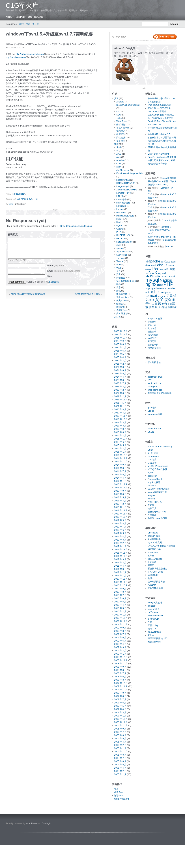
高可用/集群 (122, 313)
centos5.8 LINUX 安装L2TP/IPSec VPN (159, 230)
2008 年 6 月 (120, 676)
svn (30, 199)
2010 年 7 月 (120, 595)
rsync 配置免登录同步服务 (87, 294)
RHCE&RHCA (123, 235)
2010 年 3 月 (120, 608)
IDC (118, 111)
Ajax (118, 157)
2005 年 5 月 (120, 764)
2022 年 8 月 (120, 393)
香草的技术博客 (155, 588)
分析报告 (120, 124)
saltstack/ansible (124, 242)
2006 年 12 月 (121, 719)
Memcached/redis (125, 216)
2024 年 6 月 (120, 370)
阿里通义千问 (154, 348)
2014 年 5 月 (120, 474)
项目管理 (120, 141)
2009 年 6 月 (120, 637)
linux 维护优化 (123, 202)
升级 (35, 199)
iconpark (152, 606)
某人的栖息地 (154, 362)
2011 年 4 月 (120, 566)
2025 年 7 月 (120, 347)
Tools (119, 118)
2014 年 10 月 (121, 461)
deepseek (151, 265)
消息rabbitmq (122, 297)
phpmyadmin (153, 288)
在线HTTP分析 (155, 502)
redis (163, 288)
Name (55, 265)
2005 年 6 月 (120, 761)
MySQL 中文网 (155, 542)
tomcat (151, 295)
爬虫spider (121, 300)
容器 (118, 284)
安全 (118, 274)
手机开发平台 (122, 128)
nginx (150, 284)
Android (120, 101)
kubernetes (153, 456)
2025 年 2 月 (120, 364)
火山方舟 (152, 328)
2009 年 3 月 (120, 647)
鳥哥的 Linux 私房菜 (157, 518)
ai (146, 261)
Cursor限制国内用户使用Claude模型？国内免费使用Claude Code (162, 181)
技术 (28, 24)
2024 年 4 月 (120, 377)
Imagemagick (123, 186)
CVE (150, 380)
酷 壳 (150, 578)
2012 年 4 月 (120, 536)
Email (64, 271)
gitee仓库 (152, 407)
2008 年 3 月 (120, 680)
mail (164, 273)
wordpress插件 (155, 414)
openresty (152, 476)
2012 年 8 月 (120, 523)
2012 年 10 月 (121, 517)
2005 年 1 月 (120, 774)
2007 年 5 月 (120, 706)
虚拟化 (164, 307)
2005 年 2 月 (120, 771)
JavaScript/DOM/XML (126, 189)
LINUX (119, 196)
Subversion (19, 194)
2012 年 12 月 (121, 510)
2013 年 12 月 (121, 484)
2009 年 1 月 (120, 654)
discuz (162, 265)
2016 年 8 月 (120, 429)
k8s (155, 269)
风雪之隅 (152, 585)
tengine (151, 495)
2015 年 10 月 (121, 439)
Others (119, 229)
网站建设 (120, 137)
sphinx (119, 248)
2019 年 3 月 (120, 422)
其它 (21, 24)
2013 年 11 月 (121, 487)
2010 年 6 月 (120, 598)
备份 (118, 271)
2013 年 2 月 (120, 504)
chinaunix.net (154, 428)
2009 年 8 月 (120, 631)
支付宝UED (153, 619)
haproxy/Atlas (123, 180)
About (10, 17)
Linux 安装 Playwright (158, 154)
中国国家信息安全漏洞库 (159, 393)
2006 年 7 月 (120, 732)
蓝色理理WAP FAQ (157, 511)
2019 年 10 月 (121, 419)
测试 (118, 290)
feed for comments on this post (74, 226)
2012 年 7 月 (120, 527)
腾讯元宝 (152, 341)
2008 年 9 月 (120, 667)
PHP (118, 232)
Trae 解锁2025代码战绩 (159, 105)
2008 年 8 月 (120, 670)
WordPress (121, 121)
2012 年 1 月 (120, 546)
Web (49, 276)
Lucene (120, 209)
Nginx (119, 225)
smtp (164, 292)
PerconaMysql (155, 479)
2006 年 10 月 (121, 725)
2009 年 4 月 (120, 644)
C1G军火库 (22, 5)
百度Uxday (153, 625)
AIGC (119, 154)
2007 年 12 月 (121, 683)
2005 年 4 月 (120, 768)
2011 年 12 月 (121, 549)
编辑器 (119, 303)
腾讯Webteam (154, 632)
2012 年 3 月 (120, 540)
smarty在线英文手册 (157, 492)
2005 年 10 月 (121, 751)
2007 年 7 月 (120, 699)
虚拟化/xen (121, 310)
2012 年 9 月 (120, 520)
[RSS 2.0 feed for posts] (165, 36)
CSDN (151, 432)
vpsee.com (153, 552)
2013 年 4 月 (120, 500)
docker (171, 265)
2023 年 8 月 (120, 380)
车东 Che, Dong (155, 572)
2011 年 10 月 (121, 556)
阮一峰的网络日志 (156, 581)
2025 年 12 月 (121, 331)
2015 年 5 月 (120, 445)
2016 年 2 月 (120, 435)
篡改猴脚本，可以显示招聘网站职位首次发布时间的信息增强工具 (162, 140)
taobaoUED (153, 609)
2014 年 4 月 (120, 478)
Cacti (118, 163)
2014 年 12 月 (121, 455)
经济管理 (120, 134)
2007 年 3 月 (120, 712)
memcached (168, 276)
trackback (54, 282)
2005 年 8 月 (120, 755)
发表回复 (13, 234)
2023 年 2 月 (120, 390)
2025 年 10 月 (121, 338)
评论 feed (118, 795)
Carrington (47, 823)
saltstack (152, 485)
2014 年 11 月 (121, 458)
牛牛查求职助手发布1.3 (159, 134)
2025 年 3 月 (120, 360)
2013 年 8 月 (120, 494)
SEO (118, 114)
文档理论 (120, 131)
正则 (169, 304)
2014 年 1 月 (120, 481)
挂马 (151, 304)
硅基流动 (152, 331)
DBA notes (153, 532)
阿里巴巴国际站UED (157, 638)
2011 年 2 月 (120, 572)
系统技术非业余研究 (157, 568)
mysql (152, 280)
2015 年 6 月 (120, 442)
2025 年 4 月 (120, 357)
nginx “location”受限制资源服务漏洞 (28, 294)
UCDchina (153, 612)
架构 (164, 303)
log (159, 273)
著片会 (151, 635)
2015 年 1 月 (120, 452)
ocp (160, 285)
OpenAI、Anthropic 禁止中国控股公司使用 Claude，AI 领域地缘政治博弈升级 (162, 160)
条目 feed (118, 792)
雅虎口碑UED (154, 641)
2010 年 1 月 (120, 614)
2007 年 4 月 (120, 709)
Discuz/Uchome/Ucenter (128, 105)
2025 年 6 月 (120, 351)
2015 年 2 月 (120, 448)
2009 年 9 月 (120, 628)
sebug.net (152, 386)
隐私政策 (38, 17)
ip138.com (153, 453)
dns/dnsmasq (123, 170)
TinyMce (120, 258)
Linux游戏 (121, 206)
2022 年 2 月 (120, 396)
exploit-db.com (155, 383)
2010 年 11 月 (121, 582)
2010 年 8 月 (120, 592)
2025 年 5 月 (120, 354)
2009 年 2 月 (120, 650)
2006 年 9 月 (120, 729)
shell (118, 245)
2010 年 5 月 (120, 601)
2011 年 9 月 (120, 559)
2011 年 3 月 (120, 569)
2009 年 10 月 (121, 624)
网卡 (157, 307)
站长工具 (152, 508)
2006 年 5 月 (120, 738)
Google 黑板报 (155, 602)
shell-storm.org (155, 390)
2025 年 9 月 (120, 341)
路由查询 (152, 515)
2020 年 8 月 (120, 409)
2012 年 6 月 (120, 530)
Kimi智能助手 (154, 539)
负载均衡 (172, 307)
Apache (120, 160)
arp (162, 262)
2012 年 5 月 (120, 533)
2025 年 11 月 (121, 334)
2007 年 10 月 (121, 689)
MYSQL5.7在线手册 (157, 469)
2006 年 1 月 (120, 748)
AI (117, 150)
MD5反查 (152, 463)
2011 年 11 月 (121, 553)
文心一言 (152, 325)
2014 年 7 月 (120, 471)
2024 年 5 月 (120, 373)
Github (151, 411)
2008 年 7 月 (120, 673)
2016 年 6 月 (120, 432)
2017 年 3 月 (120, 425)
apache (154, 261)
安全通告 (120, 277)
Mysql (119, 219)
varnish (151, 498)
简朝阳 (151, 565)
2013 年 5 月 (120, 497)
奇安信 (151, 505)
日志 (118, 287)
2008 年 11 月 (121, 660)
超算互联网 (153, 344)
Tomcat (119, 261)
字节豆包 (152, 322)
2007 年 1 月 (120, 715)
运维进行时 (153, 575)
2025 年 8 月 (120, 344)
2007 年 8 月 (120, 696)
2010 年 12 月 (121, 579)
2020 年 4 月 (120, 412)
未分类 (35, 24)
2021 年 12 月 (121, 399)
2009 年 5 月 (120, 641)
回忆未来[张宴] (155, 559)
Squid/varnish (123, 251)
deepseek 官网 (155, 318)
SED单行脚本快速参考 (158, 489)
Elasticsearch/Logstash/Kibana (131, 173)
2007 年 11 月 (121, 686)
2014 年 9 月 (120, 465)
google (148, 269)
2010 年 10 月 (121, 585)
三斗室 (151, 555)
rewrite (171, 288)
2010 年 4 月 (120, 605)
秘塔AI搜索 (153, 335)
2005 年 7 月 (120, 758)
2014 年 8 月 (120, 468)
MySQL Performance (158, 466)
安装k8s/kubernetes (126, 281)
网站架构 (120, 307)
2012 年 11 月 (121, 513)
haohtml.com (154, 536)
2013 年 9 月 (120, 491)
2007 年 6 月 (120, 702)
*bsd (118, 147)
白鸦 (150, 622)
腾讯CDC (152, 628)
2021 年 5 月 (120, 403)
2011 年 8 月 (120, 562)
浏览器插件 (121, 294)
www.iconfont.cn (156, 615)
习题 (170, 296)
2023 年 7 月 (120, 383)
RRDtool (120, 238)
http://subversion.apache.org (30, 54)
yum (164, 296)
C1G (10, 204)
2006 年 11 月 (121, 722)
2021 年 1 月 (120, 406)
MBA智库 (152, 459)
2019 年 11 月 (121, 416)
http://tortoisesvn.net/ (16, 57)
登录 (116, 789)
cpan (118, 167)
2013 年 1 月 (120, 507)
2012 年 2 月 (120, 543)
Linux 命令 (121, 199)
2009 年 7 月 (120, 634)
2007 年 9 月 (120, 693)
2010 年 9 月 (120, 588)
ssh (169, 292)
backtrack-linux (155, 377)
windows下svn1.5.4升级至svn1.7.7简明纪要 (49, 33)
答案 (151, 307)
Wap (118, 268)
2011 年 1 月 (120, 575)
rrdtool (148, 292)
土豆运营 (152, 562)
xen (159, 296)
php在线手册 (154, 482)
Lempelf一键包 (24, 17)
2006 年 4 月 (120, 742)
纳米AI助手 (153, 338)
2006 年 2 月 (120, 745)
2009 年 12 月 (121, 618)
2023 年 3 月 (120, 386)
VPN (118, 264)
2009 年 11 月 (121, 621)
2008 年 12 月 (121, 657)
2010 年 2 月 (120, 611)
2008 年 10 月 (121, 663)
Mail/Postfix (122, 212)
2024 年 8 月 (120, 367)
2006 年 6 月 (120, 735)
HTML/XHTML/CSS (125, 183)
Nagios (119, 222)
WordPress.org (121, 799)
